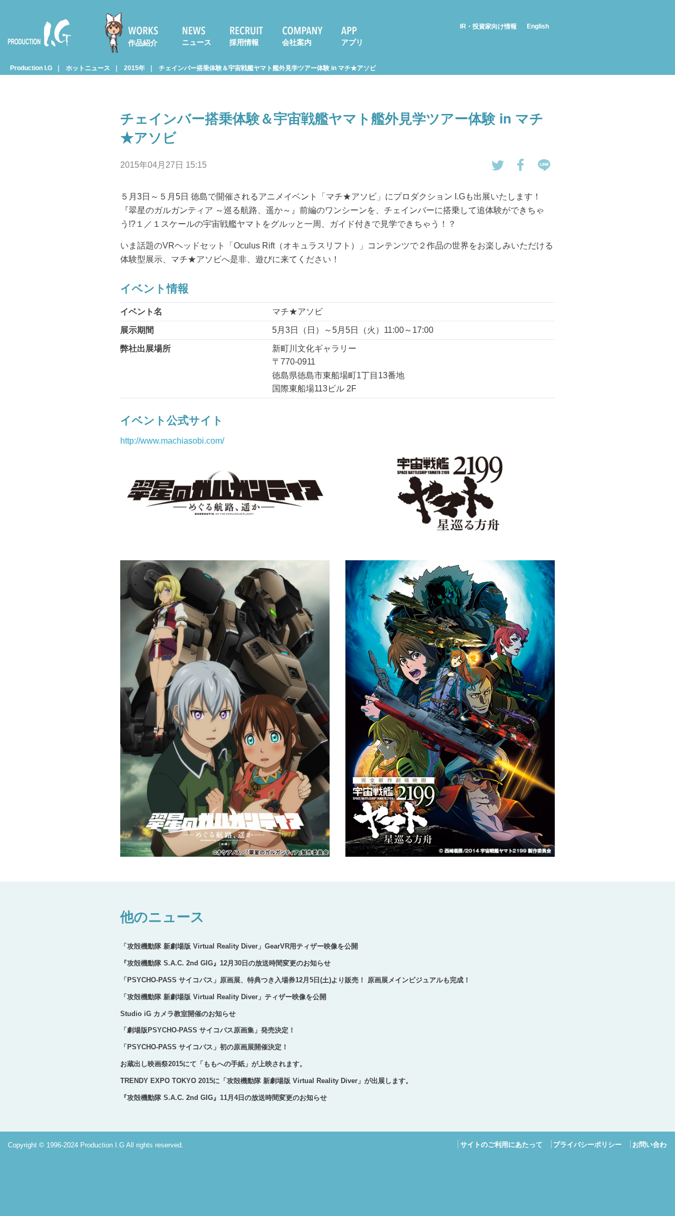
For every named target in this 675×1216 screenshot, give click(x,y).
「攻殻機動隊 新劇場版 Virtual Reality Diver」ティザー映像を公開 (223, 997)
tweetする (497, 165)
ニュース (196, 42)
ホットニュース (88, 68)
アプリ (352, 42)
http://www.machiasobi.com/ (172, 440)
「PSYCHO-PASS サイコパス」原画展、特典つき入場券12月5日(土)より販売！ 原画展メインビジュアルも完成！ (295, 980)
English (538, 26)
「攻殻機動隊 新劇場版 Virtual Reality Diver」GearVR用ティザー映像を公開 (239, 946)
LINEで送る (544, 165)
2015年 (134, 68)
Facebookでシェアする (521, 165)
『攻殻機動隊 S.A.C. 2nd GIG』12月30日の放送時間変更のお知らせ (225, 963)
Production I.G (35, 48)
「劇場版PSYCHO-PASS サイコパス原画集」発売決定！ (207, 1030)
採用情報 (244, 42)
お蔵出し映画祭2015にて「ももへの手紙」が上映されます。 (213, 1064)
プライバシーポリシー (587, 1144)
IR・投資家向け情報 (488, 26)
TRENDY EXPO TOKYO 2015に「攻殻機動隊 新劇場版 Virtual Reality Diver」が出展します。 (266, 1081)
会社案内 (297, 42)
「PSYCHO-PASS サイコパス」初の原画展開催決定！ (204, 1047)
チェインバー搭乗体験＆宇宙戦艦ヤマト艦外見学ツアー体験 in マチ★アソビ (267, 68)
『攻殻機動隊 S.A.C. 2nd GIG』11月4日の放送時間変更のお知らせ (223, 1098)
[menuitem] (136, 33)
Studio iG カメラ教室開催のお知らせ (178, 1014)
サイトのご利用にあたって (501, 1144)
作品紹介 (143, 43)
